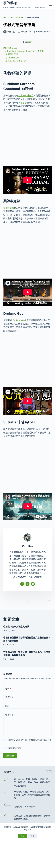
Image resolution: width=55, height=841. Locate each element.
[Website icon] (27, 584)
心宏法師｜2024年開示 (24, 806)
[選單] (50, 4)
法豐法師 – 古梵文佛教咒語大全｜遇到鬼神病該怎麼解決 (32, 817)
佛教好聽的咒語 (9, 47)
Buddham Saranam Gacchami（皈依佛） (25, 51)
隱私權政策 (16, 748)
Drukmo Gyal (12, 57)
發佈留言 (10, 755)
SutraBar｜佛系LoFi (16, 61)
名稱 (8, 688)
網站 (7, 706)
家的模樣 (10, 3)
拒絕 (32, 836)
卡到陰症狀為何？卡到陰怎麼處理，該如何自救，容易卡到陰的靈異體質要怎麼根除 (32, 795)
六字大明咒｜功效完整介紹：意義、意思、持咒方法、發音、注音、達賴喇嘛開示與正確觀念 (32, 782)
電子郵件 (10, 697)
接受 (22, 836)
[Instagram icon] (33, 584)
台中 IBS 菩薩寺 (26, 95)
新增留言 (10, 715)
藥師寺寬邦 (11, 54)
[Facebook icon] (22, 584)
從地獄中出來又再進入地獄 (16, 626)
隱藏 (30, 42)
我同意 (14, 748)
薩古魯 (23, 102)
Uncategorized (43, 32)
